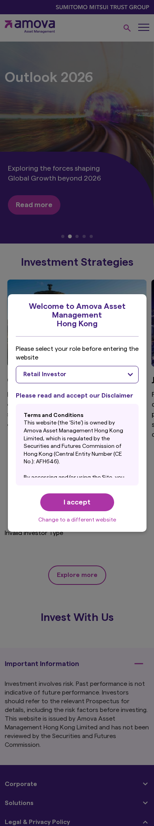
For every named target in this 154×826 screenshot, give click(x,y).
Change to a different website (77, 520)
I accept (77, 502)
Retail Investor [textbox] (44, 374)
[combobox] (77, 374)
